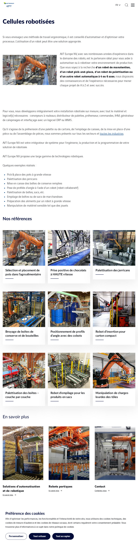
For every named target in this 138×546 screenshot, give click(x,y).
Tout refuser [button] (39, 536)
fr (116, 4)
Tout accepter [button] (63, 536)
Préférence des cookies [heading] (25, 513)
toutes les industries (111, 133)
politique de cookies (64, 526)
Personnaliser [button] (16, 536)
